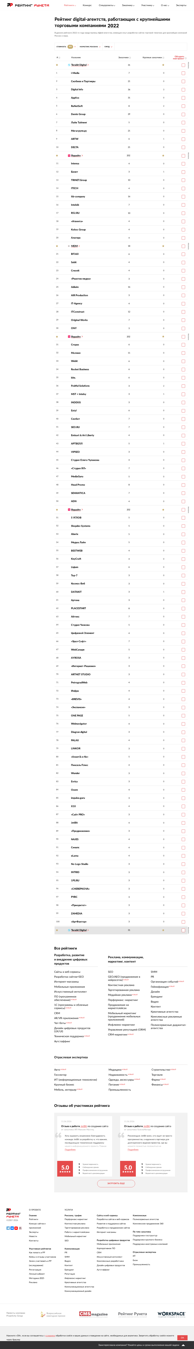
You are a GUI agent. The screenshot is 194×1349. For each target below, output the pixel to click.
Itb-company (78, 196)
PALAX (75, 740)
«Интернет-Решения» (83, 666)
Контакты (33, 1241)
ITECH (74, 188)
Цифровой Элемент (82, 633)
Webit (74, 361)
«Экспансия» (78, 707)
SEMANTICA (78, 493)
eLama (74, 856)
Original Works (79, 320)
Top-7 (74, 575)
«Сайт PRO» (78, 815)
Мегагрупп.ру (79, 131)
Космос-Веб (78, 584)
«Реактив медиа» (81, 279)
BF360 (75, 254)
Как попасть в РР (37, 1253)
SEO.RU (75, 427)
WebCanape (77, 650)
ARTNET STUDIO (81, 674)
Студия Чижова (80, 625)
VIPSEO (75, 452)
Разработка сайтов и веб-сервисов (113, 1219)
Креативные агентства (75, 1282)
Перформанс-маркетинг (76, 1219)
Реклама (33, 1282)
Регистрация (35, 1270)
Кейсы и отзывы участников (42, 1257)
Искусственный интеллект (109, 1257)
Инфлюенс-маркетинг (75, 1278)
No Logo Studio (79, 864)
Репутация (70, 1274)
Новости (33, 1236)
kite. (73, 378)
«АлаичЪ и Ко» (79, 757)
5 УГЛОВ (76, 518)
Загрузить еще (116, 1183)
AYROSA (76, 658)
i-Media (75, 73)
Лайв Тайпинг (79, 122)
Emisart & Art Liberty (82, 435)
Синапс (75, 847)
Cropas (75, 345)
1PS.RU (75, 880)
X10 (73, 806)
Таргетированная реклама (77, 1228)
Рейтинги (33, 1219)
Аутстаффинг (103, 1270)
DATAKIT (76, 592)
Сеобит (75, 419)
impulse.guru (78, 798)
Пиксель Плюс (79, 765)
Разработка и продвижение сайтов (113, 1228)
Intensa (75, 163)
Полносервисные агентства (146, 1219)
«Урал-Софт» (78, 641)
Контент (69, 1265)
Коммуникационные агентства (79, 1287)
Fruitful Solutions (80, 386)
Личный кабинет (37, 1274)
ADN (74, 501)
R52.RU (75, 213)
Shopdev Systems (80, 526)
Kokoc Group (78, 230)
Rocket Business (80, 369)
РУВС (74, 897)
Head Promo (78, 485)
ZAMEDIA (76, 913)
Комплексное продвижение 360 (148, 1224)
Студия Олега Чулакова (85, 460)
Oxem (74, 790)
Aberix (74, 534)
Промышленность (141, 1264)
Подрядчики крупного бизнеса (147, 1240)
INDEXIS (76, 402)
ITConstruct (77, 312)
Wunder (75, 773)
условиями (50, 1336)
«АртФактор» (79, 922)
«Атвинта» (77, 221)
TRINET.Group (79, 180)
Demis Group (78, 114)
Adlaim (75, 287)
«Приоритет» (78, 905)
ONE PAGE (77, 716)
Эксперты (181, 5)
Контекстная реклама (75, 1224)
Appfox (75, 98)
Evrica (74, 781)
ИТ (134, 1256)
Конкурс (87, 5)
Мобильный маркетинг (76, 1236)
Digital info (77, 89)
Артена (75, 600)
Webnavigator (79, 724)
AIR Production (79, 295)
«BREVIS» (76, 699)
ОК (182, 1338)
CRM (99, 1253)
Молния (76, 353)
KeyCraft (76, 559)
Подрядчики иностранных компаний (150, 1244)
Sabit (74, 262)
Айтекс (75, 617)
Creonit (75, 271)
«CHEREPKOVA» (80, 889)
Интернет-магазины (106, 1232)
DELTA (74, 147)
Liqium (74, 567)
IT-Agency (76, 303)
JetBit (74, 823)
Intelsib (75, 205)
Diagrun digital (79, 732)
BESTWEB (77, 551)
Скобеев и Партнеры (83, 81)
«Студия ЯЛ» (78, 468)
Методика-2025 (36, 1278)
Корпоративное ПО (106, 1248)
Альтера (76, 238)
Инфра (75, 691)
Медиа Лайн (78, 542)
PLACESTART (78, 608)
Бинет (74, 172)
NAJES (74, 839)
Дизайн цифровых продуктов (111, 1265)
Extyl (74, 410)
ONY (74, 328)
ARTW (74, 139)
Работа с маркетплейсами (77, 1232)
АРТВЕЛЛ (77, 444)
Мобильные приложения (108, 1244)
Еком (135, 1260)
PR (66, 1253)
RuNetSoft (77, 106)
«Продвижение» (80, 831)
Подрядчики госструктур (145, 1236)
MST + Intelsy (78, 394)
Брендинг (69, 1270)
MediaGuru (77, 476)
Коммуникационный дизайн (78, 1291)
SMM (67, 1257)
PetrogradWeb (79, 682)
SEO (67, 1241)
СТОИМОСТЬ (64, 46)
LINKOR (75, 748)
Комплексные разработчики (110, 1261)
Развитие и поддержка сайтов (111, 1224)
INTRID (75, 872)
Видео (68, 1261)
